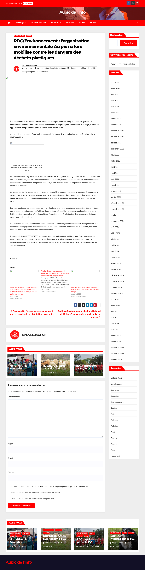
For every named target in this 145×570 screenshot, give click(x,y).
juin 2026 (115, 95)
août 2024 (115, 227)
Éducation (115, 396)
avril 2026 (115, 107)
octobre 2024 (116, 215)
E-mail (11, 458)
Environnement (38, 23)
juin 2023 (115, 312)
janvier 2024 (116, 269)
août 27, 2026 (17, 546)
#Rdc (93, 68)
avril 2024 (115, 251)
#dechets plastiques (58, 68)
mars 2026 (115, 113)
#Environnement (73, 68)
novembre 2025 (117, 137)
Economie (56, 23)
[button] (138, 23)
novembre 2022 (117, 354)
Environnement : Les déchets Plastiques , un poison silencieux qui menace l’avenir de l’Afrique (85, 289)
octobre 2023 (116, 287)
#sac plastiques (28, 72)
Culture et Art (116, 378)
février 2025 (116, 191)
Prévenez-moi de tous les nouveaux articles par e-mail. (33, 499)
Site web (11, 472)
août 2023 (115, 299)
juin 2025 (115, 167)
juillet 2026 (115, 89)
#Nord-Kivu (86, 68)
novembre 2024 (117, 209)
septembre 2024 (117, 221)
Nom (10, 444)
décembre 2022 (117, 348)
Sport (93, 23)
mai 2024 (115, 245)
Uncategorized (117, 456)
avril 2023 (115, 324)
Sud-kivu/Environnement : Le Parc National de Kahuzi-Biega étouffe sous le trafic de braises (79, 314)
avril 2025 (115, 179)
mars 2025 (115, 185)
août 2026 (115, 83)
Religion (114, 426)
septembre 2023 (117, 293)
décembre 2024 (117, 203)
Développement (117, 384)
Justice (114, 408)
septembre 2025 (117, 149)
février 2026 (116, 119)
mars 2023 (115, 330)
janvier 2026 (116, 125)
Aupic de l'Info (72, 12)
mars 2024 (115, 257)
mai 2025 (115, 173)
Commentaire (14, 397)
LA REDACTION (31, 65)
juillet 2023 (115, 305)
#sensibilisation (42, 72)
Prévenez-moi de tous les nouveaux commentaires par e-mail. (35, 493)
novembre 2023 (117, 281)
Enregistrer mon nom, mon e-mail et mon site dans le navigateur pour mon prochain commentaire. (50, 486)
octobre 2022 (116, 360)
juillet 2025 (115, 161)
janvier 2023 (116, 342)
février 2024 (116, 263)
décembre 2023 (117, 275)
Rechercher (116, 35)
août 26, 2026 (51, 543)
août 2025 (115, 155)
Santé (82, 23)
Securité (114, 438)
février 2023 (116, 336)
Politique (21, 23)
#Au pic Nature (43, 68)
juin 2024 (115, 239)
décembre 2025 (117, 131)
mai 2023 (115, 318)
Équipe (14, 372)
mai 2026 (115, 101)
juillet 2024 (115, 233)
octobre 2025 (116, 143)
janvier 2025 (116, 197)
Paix (113, 414)
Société (70, 23)
